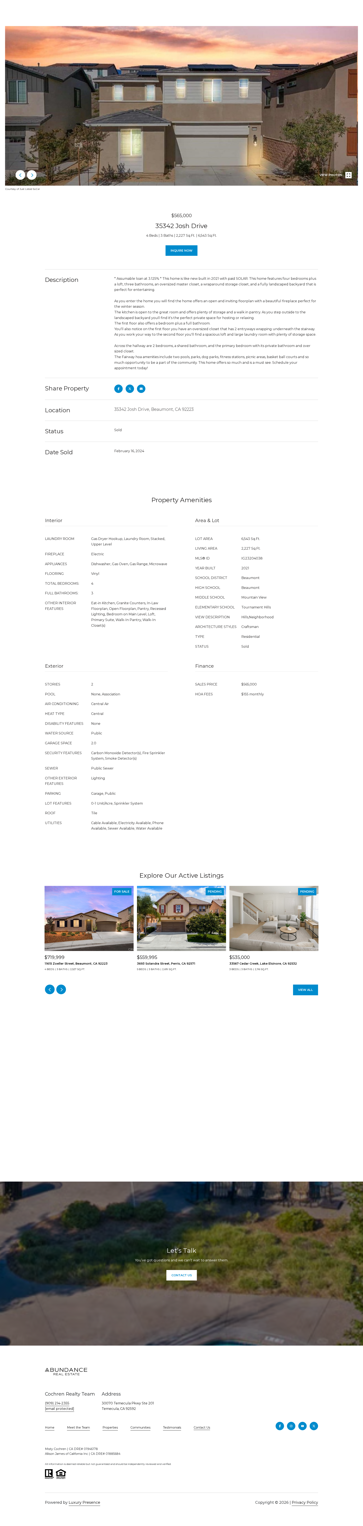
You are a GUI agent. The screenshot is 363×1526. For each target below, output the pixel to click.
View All (305, 990)
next (32, 175)
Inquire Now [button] (181, 250)
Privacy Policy (305, 1502)
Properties (110, 1427)
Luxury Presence (84, 1502)
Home (49, 1427)
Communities (140, 1427)
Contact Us (202, 1427)
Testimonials (172, 1427)
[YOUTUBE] (302, 1426)
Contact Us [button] (181, 1275)
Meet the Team (78, 1427)
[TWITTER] (314, 1426)
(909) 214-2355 (57, 1403)
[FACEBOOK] (280, 1426)
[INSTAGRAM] (291, 1426)
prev (20, 175)
